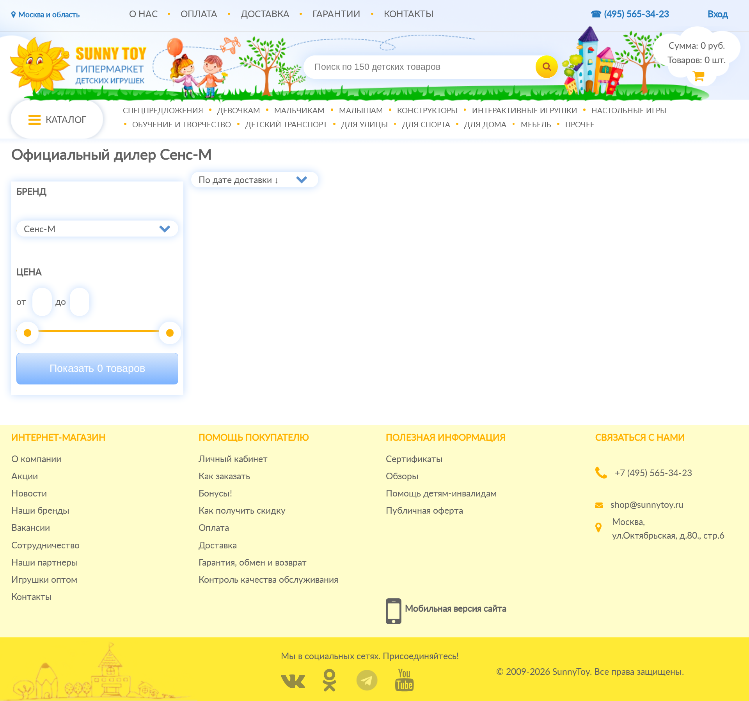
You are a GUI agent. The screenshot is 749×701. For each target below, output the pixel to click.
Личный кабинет (233, 459)
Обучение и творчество (181, 125)
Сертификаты (414, 459)
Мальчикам (299, 111)
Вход (718, 14)
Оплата (199, 14)
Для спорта (426, 125)
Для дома (485, 125)
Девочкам (238, 111)
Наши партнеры (44, 562)
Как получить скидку (242, 510)
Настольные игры (629, 111)
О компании (36, 459)
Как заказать (224, 476)
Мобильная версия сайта (455, 608)
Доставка (265, 14)
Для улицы (364, 125)
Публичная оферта (424, 510)
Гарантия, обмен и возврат (253, 562)
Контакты (409, 14)
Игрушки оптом (44, 579)
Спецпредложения (163, 111)
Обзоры (402, 476)
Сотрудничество (45, 545)
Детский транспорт (286, 125)
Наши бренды (40, 510)
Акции (24, 476)
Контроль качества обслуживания (268, 579)
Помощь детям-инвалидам (441, 493)
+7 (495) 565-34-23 (653, 473)
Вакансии (30, 527)
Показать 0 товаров (97, 368)
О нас (143, 14)
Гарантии (336, 14)
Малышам (361, 111)
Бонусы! (215, 493)
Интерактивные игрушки (524, 111)
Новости (29, 493)
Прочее (580, 125)
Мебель (536, 125)
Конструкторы (427, 111)
